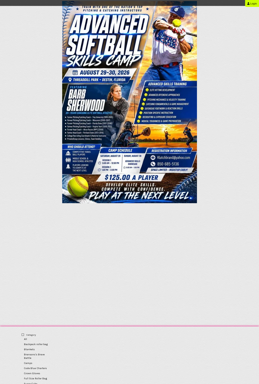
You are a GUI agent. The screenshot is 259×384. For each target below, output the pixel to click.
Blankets (29, 349)
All (25, 339)
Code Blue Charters (35, 368)
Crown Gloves (32, 373)
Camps (28, 363)
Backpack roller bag (36, 344)
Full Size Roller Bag (35, 378)
